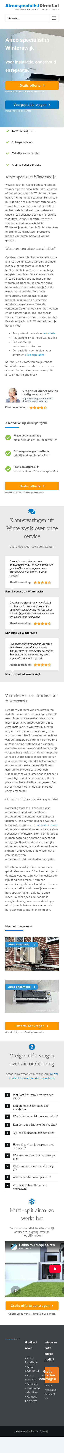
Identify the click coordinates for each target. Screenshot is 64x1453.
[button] (32, 1096)
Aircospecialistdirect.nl (26, 1431)
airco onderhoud (47, 825)
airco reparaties (34, 354)
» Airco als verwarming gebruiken (32, 1388)
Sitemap (44, 1431)
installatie (49, 333)
